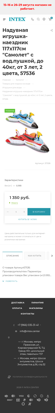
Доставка (17, 302)
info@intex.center (30, 331)
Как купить (34, 256)
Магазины (36, 308)
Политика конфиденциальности (30, 377)
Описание (12, 256)
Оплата (17, 308)
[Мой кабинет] (44, 19)
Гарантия (37, 302)
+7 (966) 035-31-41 (28, 325)
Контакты (27, 313)
